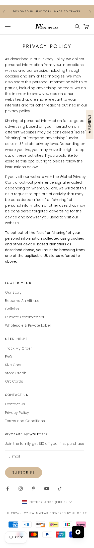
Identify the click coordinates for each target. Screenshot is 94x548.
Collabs (12, 308)
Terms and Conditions (25, 420)
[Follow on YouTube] (46, 488)
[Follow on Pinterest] (33, 488)
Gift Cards (14, 381)
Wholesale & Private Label (28, 325)
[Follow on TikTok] (59, 488)
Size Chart (14, 364)
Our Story (13, 292)
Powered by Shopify (68, 513)
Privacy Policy (17, 412)
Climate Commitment (24, 317)
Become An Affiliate (22, 300)
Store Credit (15, 373)
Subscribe (23, 472)
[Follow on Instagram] (20, 488)
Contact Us (15, 404)
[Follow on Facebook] (7, 488)
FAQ (8, 356)
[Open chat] (78, 532)
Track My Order (18, 348)
